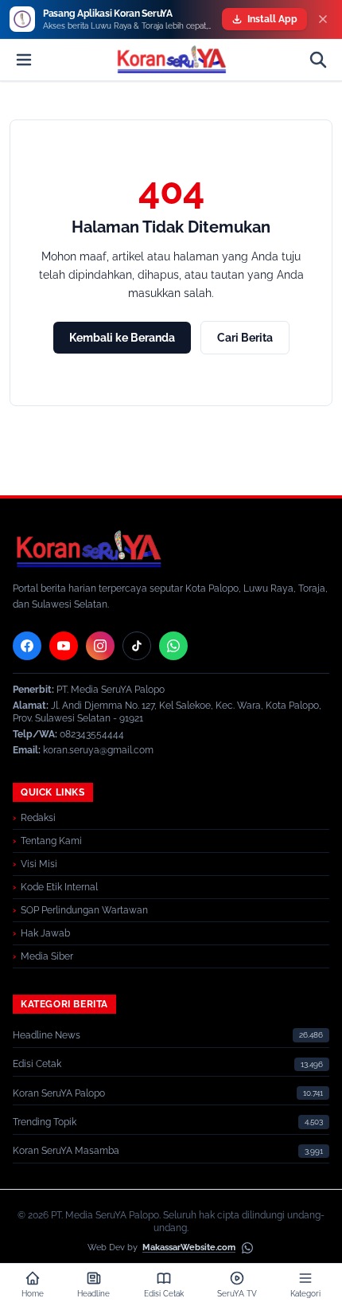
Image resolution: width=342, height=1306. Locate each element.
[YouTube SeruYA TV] (63, 645)
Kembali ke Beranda (122, 337)
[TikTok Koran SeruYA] (136, 645)
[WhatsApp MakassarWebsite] (247, 1248)
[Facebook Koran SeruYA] (27, 645)
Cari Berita (245, 337)
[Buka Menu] (24, 59)
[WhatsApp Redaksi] (173, 645)
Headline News (46, 1035)
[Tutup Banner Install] (322, 19)
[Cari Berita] (318, 59)
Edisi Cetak (37, 1063)
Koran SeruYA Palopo (59, 1093)
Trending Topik (44, 1122)
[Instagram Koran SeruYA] (100, 645)
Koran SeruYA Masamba (66, 1150)
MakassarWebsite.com (188, 1247)
